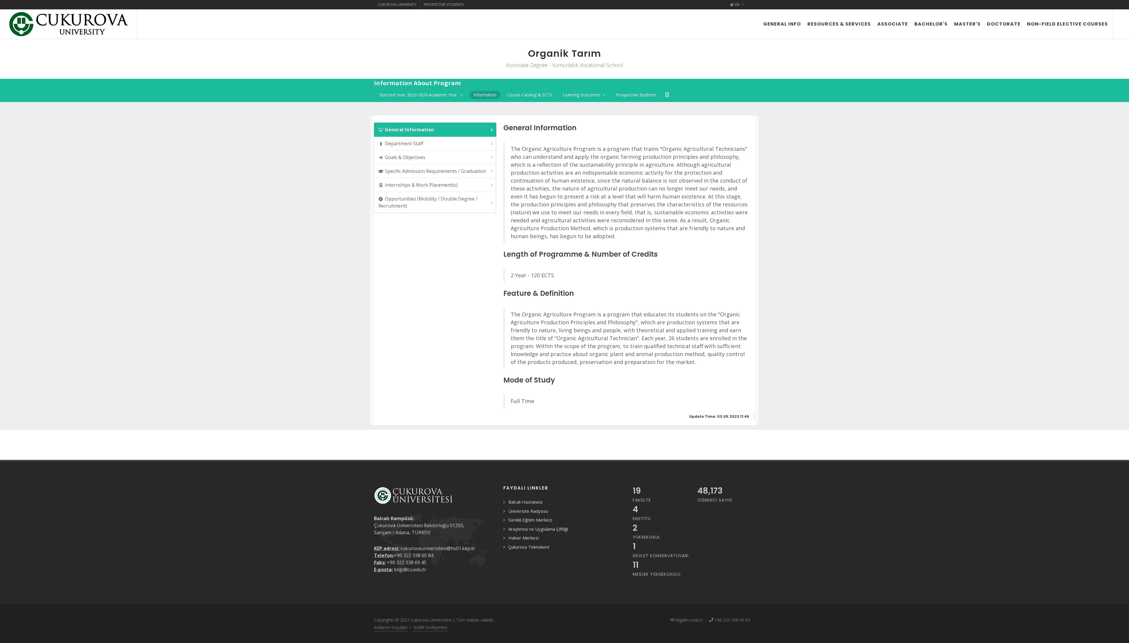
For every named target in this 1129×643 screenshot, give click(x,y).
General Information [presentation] (409, 129)
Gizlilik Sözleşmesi (430, 627)
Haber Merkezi (523, 538)
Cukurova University (397, 4)
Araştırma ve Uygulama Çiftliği (538, 529)
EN (737, 4)
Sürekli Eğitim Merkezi (530, 520)
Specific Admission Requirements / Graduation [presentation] (435, 171)
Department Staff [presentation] (404, 143)
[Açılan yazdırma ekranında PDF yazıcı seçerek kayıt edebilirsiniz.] (667, 95)
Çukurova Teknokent (529, 547)
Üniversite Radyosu (528, 511)
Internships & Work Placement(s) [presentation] (421, 185)
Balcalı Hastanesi (525, 502)
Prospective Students (444, 4)
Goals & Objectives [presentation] (405, 157)
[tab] (435, 130)
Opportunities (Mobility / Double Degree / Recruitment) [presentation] (427, 202)
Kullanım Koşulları (390, 627)
